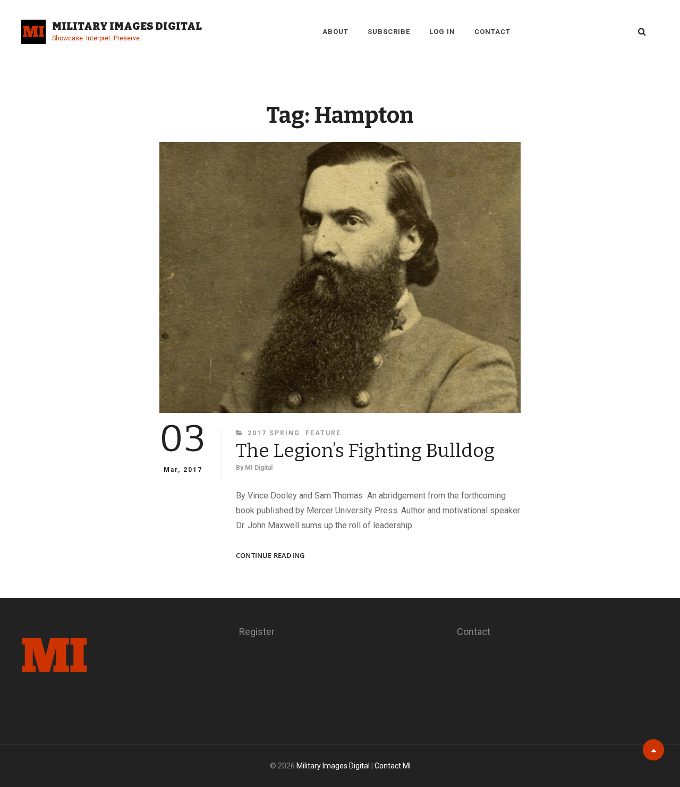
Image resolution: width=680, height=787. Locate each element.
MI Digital (259, 467)
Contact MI (393, 765)
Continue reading (270, 555)
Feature (323, 433)
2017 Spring (274, 433)
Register (257, 631)
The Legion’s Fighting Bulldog (365, 450)
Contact (492, 32)
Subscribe (389, 32)
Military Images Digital (127, 26)
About (335, 32)
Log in (442, 32)
